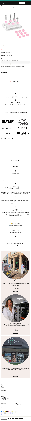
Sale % (1, 386)
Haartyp (2, 385)
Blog (1, 388)
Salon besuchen (15, 291)
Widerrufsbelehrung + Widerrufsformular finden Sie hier (17, 66)
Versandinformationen (4, 74)
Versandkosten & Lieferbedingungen (5, 398)
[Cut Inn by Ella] (15, 265)
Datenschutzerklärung (3, 397)
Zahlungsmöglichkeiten (3, 399)
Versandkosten (16, 418)
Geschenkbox (2, 387)
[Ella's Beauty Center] (15, 351)
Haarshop (2, 383)
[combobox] (22, 3)
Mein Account (2, 400)
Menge (2, 43)
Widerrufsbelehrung (3, 396)
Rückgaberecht (21, 418)
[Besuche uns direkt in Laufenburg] (15, 308)
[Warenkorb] (28, 3)
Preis (1, 47)
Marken (1, 384)
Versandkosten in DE (8, 60)
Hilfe (10, 418)
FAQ (8, 418)
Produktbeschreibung (4, 72)
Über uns (13, 418)
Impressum (2, 395)
